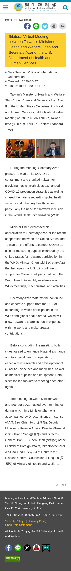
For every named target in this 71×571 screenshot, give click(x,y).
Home (9, 19)
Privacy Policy (38, 521)
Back (63, 485)
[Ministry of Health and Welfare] (35, 6)
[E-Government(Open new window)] (46, 548)
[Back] (62, 26)
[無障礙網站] (12, 559)
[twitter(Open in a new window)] (45, 26)
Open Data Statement (18, 525)
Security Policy (14, 521)
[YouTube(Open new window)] (36, 547)
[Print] (53, 26)
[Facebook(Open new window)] (8, 547)
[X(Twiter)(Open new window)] (27, 547)
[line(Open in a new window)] (36, 26)
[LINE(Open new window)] (17, 547)
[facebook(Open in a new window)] (27, 26)
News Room (24, 19)
